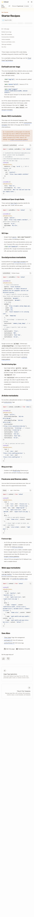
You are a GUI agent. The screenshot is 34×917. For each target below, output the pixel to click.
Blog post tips (7, 467)
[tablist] (17, 145)
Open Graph (13, 203)
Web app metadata (6, 44)
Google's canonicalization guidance (19, 139)
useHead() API (8, 640)
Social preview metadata (8, 37)
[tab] (9, 145)
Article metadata (6, 39)
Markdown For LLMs (24, 649)
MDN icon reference (17, 547)
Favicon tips (6, 539)
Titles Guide (7, 637)
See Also (4, 47)
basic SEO (29, 400)
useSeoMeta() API (9, 643)
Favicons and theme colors (8, 42)
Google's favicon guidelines (11, 556)
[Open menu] (31, 2)
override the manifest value (19, 579)
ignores (21, 237)
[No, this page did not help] (8, 658)
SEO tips (5, 233)
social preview (8, 402)
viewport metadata (7, 110)
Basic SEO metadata (7, 34)
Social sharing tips (9, 364)
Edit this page (10, 649)
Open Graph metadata (19, 262)
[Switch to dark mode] (28, 2)
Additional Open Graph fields (13, 199)
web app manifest (7, 574)
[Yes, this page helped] (3, 658)
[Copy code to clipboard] (30, 145)
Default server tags (6, 32)
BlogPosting (16, 470)
